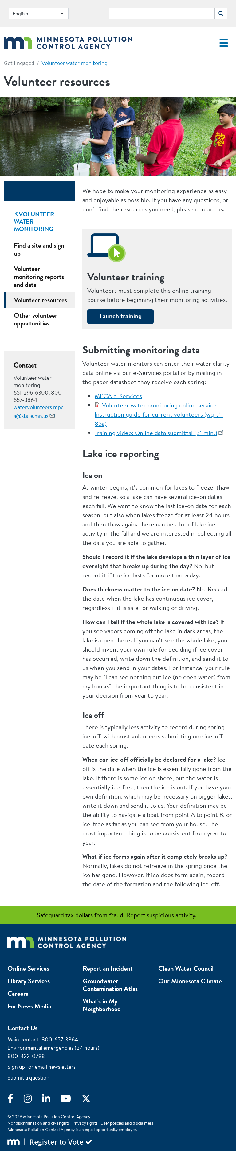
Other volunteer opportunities (35, 319)
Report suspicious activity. (161, 915)
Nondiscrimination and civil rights (38, 1123)
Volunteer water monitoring (74, 63)
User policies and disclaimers (126, 1123)
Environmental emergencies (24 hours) (53, 1048)
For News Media (29, 1006)
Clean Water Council (186, 968)
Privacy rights (85, 1123)
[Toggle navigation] (223, 43)
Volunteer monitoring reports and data (39, 276)
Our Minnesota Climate (190, 981)
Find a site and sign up (39, 249)
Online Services (28, 968)
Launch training (121, 316)
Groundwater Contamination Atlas (110, 984)
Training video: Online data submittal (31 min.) (156, 433)
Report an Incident (108, 968)
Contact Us (22, 1028)
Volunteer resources (40, 300)
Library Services (28, 981)
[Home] (68, 41)
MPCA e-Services (118, 396)
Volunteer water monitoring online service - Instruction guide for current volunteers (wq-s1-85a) (159, 414)
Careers (17, 993)
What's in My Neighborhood (102, 1005)
